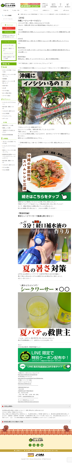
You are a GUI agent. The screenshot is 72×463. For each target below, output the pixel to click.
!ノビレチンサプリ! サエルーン (9, 103)
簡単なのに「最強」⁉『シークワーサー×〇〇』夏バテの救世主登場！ (38, 59)
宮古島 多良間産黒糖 (7, 134)
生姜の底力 (5, 85)
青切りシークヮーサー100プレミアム (9, 75)
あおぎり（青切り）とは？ (8, 49)
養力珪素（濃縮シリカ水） (8, 107)
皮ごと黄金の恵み (6, 93)
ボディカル (5, 118)
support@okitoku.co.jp (28, 396)
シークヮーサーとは (8, 45)
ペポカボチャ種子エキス (8, 111)
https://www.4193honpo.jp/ (24, 383)
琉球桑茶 (4, 78)
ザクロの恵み (5, 90)
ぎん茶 (4, 88)
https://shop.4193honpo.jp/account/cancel (28, 401)
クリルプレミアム (6, 116)
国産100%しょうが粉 (7, 125)
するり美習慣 (5, 113)
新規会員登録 (9, 32)
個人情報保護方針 (37, 450)
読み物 (56, 10)
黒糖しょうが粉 (6, 127)
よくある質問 (45, 5)
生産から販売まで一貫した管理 (8, 57)
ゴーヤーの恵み (6, 95)
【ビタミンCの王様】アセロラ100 (9, 142)
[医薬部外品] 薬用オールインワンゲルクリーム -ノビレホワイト (9, 156)
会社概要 (44, 6)
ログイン (9, 28)
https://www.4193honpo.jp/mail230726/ (27, 374)
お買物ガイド (45, 3)
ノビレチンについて (8, 53)
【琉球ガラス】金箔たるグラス (8, 131)
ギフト (25, 10)
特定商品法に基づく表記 (51, 450)
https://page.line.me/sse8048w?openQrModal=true (30, 378)
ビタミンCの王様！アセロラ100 (9, 71)
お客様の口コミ (46, 10)
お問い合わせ (66, 10)
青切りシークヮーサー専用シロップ (8, 82)
